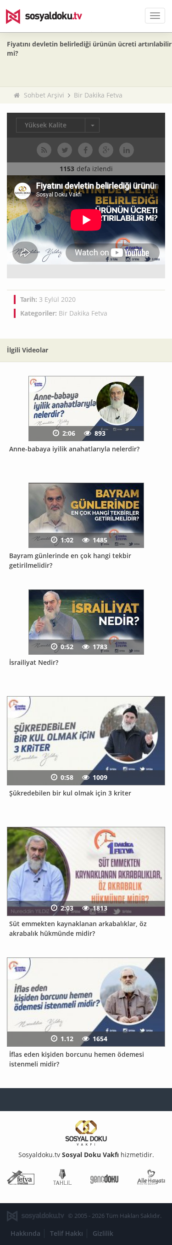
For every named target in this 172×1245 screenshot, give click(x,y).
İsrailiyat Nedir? (33, 662)
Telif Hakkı (66, 1233)
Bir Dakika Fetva (98, 95)
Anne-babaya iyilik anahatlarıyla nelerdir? (74, 448)
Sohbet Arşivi (44, 95)
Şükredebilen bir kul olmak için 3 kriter (70, 793)
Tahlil (62, 1179)
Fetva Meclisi (20, 1179)
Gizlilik (103, 1233)
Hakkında (25, 1233)
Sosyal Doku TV (50, 16)
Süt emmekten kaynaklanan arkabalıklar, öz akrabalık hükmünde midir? (78, 928)
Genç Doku (104, 1179)
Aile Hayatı (151, 1179)
